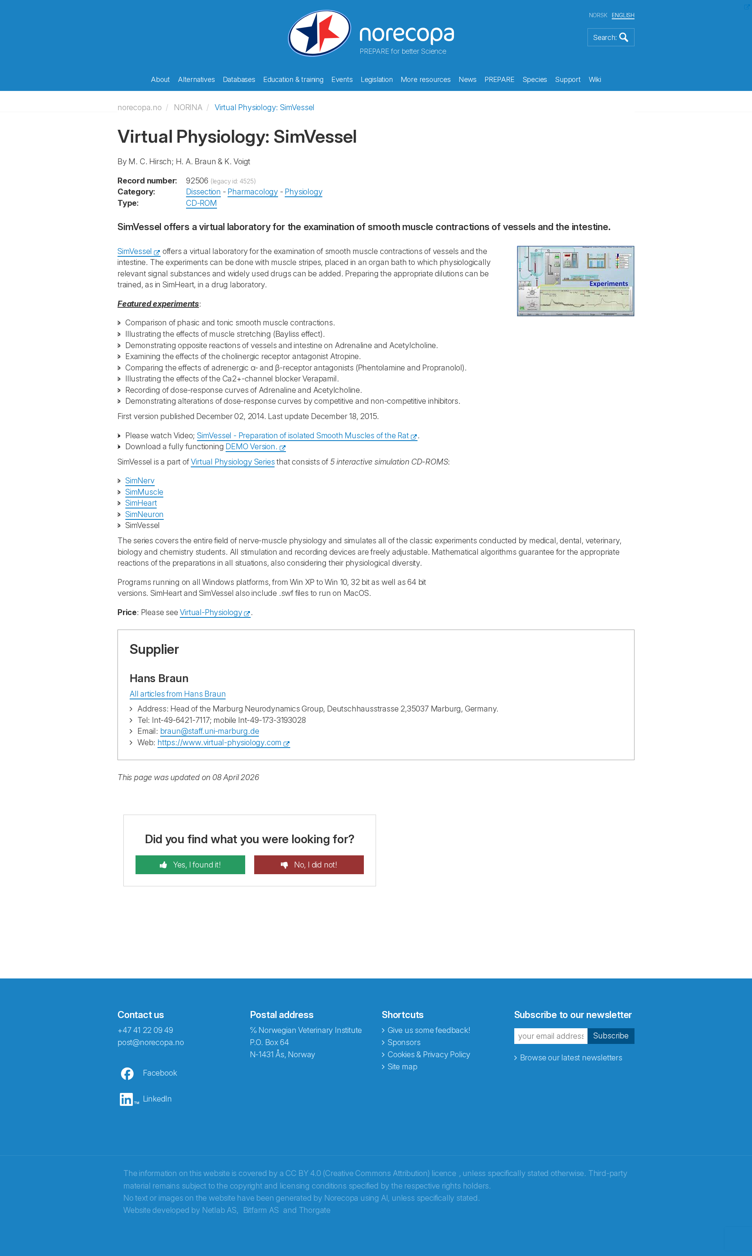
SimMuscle (144, 492)
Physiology (303, 191)
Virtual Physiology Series (233, 461)
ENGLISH (623, 15)
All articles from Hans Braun (178, 694)
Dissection (203, 191)
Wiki (595, 79)
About (160, 79)
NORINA (188, 107)
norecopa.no (140, 107)
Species (535, 79)
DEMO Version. (251, 446)
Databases (239, 79)
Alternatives (196, 79)
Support (568, 79)
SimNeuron (144, 514)
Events (342, 79)
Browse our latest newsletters (571, 1057)
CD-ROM (201, 203)
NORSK (598, 15)
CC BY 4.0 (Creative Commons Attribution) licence (371, 1173)
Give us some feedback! (429, 1030)
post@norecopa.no (151, 1042)
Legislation (377, 79)
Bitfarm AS (261, 1210)
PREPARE (499, 79)
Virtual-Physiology (211, 612)
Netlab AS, (220, 1210)
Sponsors (404, 1042)
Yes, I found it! (196, 864)
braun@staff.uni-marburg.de (209, 731)
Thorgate (315, 1210)
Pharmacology (253, 191)
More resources (426, 79)
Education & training (293, 79)
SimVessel (135, 251)
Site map (402, 1066)
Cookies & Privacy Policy (429, 1054)
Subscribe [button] (611, 1035)
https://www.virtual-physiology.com (219, 742)
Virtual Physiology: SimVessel (265, 107)
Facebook (160, 1073)
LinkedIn (157, 1099)
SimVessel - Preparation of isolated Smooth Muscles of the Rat (303, 435)
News (468, 79)
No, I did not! (314, 864)
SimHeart (141, 503)
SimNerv (140, 480)
